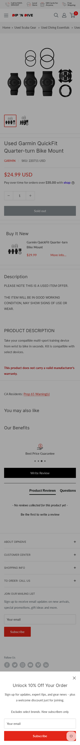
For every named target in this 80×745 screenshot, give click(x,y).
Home (6, 27)
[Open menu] (6, 15)
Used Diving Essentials (55, 27)
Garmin (10, 160)
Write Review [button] (40, 473)
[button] (40, 514)
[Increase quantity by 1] (30, 195)
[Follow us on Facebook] (7, 665)
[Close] (74, 678)
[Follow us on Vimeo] (38, 665)
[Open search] (56, 15)
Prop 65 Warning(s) (37, 394)
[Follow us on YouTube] (30, 665)
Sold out (40, 211)
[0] (72, 15)
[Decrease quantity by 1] (8, 195)
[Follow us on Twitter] (15, 665)
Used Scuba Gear (25, 27)
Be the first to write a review (40, 514)
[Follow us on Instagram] (22, 665)
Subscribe (40, 736)
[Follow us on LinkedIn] (46, 665)
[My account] (64, 15)
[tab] (42, 491)
